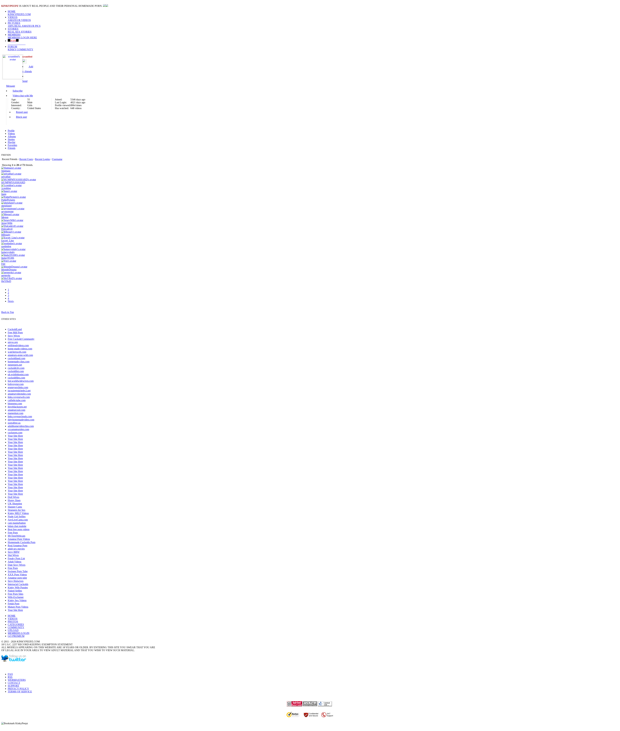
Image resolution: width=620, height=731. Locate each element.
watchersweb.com (17, 351)
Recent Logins (42, 159)
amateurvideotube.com (19, 393)
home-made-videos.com (20, 348)
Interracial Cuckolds (18, 584)
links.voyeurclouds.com (20, 416)
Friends (11, 148)
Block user (21, 117)
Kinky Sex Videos (17, 600)
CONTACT (14, 682)
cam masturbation (17, 523)
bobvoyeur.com (16, 384)
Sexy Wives (14, 335)
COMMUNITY (16, 627)
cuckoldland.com (16, 358)
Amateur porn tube (17, 577)
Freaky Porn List (16, 558)
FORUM (20, 48)
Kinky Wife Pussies (18, 587)
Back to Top (7, 312)
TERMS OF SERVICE (20, 691)
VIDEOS (19, 18)
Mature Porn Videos (18, 606)
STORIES (19, 30)
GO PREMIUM (16, 636)
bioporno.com (15, 403)
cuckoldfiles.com (16, 377)
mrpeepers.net (15, 364)
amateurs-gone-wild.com (20, 355)
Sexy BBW (14, 552)
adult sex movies (16, 548)
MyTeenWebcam (16, 535)
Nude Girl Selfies (17, 516)
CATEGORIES (16, 624)
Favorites (12, 145)
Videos (11, 133)
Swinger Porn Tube (18, 571)
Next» (11, 301)
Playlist (11, 142)
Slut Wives (13, 555)
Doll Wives (13, 497)
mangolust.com (15, 413)
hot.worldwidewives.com (21, 381)
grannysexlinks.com (18, 387)
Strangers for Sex (16, 510)
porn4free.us (14, 422)
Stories (11, 139)
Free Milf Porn (15, 332)
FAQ (10, 674)
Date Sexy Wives (16, 564)
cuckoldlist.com (16, 371)
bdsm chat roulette (17, 526)
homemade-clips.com (18, 361)
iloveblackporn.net (17, 406)
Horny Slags (14, 500)
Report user (22, 112)
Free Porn (13, 532)
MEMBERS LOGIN (18, 633)
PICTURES (24, 24)
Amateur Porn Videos (19, 539)
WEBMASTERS (17, 680)
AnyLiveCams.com (18, 519)
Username (57, 159)
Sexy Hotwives (15, 581)
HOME (19, 13)
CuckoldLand (15, 329)
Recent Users (26, 159)
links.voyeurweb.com (19, 397)
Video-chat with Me (23, 95)
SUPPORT (13, 685)
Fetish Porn (13, 603)
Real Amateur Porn (17, 545)
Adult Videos (14, 561)
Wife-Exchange (16, 597)
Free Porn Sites (15, 594)
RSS (10, 677)
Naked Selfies (15, 590)
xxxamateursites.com (18, 429)
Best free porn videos (18, 529)
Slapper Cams (15, 506)
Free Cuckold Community (21, 339)
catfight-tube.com (17, 400)
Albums (12, 136)
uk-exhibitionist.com (18, 374)
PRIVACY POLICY (18, 688)
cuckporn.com (15, 432)
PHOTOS (13, 621)
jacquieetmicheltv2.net (19, 390)
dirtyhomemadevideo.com (21, 419)
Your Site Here (15, 435)
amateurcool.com (16, 410)
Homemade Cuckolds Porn (21, 542)
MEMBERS (22, 36)
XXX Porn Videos (17, 574)
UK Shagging (15, 503)
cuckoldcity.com (16, 368)
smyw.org (13, 342)
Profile (11, 130)
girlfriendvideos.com (18, 345)
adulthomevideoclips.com (21, 426)
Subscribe (18, 90)
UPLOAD (13, 630)
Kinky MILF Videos (18, 513)
